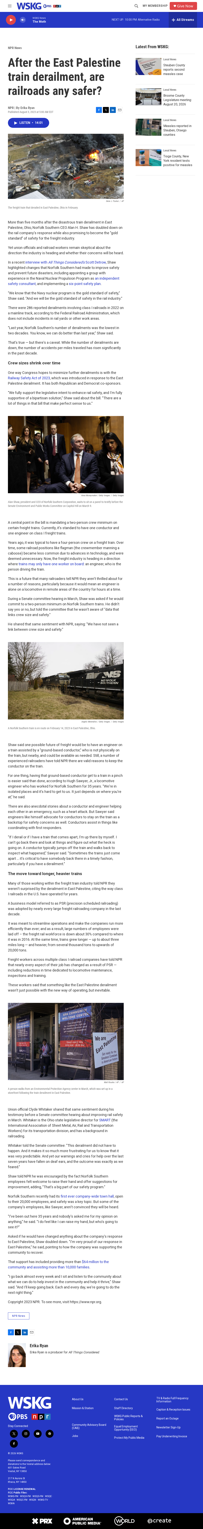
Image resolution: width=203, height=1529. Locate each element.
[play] (11, 20)
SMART (105, 1120)
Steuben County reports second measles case (174, 69)
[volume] (22, 19)
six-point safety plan (85, 284)
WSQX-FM (25, 1496)
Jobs (75, 1436)
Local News (169, 59)
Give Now (185, 6)
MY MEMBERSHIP (155, 5)
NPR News (15, 48)
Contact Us (121, 1399)
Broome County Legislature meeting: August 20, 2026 (177, 100)
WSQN (32, 1499)
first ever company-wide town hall (87, 1196)
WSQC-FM (22, 1499)
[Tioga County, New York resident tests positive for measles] (148, 157)
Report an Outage (167, 1418)
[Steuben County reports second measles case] (148, 66)
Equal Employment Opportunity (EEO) (126, 1428)
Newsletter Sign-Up (168, 1427)
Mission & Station (83, 1408)
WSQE (48, 1496)
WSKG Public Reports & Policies (128, 1418)
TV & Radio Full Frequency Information (172, 1400)
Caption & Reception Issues (173, 1409)
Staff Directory (123, 1408)
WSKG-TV (43, 1499)
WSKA (11, 1503)
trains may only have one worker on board (51, 564)
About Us (77, 1399)
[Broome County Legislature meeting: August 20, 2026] (148, 96)
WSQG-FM (38, 1496)
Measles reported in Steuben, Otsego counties (177, 130)
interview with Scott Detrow (65, 262)
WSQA (11, 1499)
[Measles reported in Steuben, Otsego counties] (148, 127)
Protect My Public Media (129, 1437)
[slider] (29, 20)
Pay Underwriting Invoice (171, 1436)
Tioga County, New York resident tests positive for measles (177, 160)
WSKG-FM (13, 1496)
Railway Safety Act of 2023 (29, 378)
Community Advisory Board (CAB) (89, 1426)
